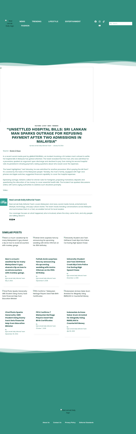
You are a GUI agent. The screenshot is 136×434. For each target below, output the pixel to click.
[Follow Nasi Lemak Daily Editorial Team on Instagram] (12, 220)
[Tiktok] (104, 22)
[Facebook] (96, 22)
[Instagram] (100, 22)
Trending (55, 126)
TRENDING (36, 21)
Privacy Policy (70, 422)
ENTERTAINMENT (73, 21)
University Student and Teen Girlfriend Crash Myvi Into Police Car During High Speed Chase (77, 264)
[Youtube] (100, 26)
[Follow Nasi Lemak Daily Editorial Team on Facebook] (10, 220)
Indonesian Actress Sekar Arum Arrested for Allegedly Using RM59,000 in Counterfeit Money (77, 318)
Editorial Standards (86, 422)
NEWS (22, 21)
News (49, 126)
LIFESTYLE (53, 21)
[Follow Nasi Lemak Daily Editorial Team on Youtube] (14, 220)
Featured (38, 126)
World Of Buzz (15, 151)
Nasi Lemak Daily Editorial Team (41, 146)
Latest (44, 126)
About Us (46, 422)
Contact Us (57, 422)
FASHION (25, 26)
